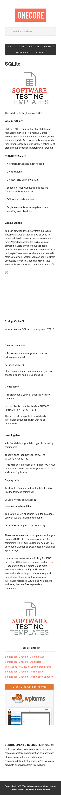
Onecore (30, 15)
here (15, 234)
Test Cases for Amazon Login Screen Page (28, 666)
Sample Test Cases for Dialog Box (23, 661)
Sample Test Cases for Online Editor (24, 671)
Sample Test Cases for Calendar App (24, 656)
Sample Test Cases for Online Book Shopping (29, 676)
